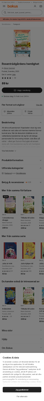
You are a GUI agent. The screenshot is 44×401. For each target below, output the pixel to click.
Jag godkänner (22, 390)
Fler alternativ (22, 396)
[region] (22, 377)
